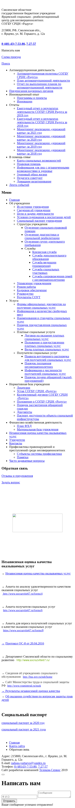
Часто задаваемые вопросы (27, 460)
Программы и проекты (32, 98)
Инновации (24, 101)
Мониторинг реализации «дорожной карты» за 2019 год (41, 144)
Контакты (15, 443)
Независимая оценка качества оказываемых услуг (38, 573)
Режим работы (26, 286)
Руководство (25, 293)
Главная (14, 199)
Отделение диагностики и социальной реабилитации (42, 236)
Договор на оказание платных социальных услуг (44, 337)
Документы (24, 412)
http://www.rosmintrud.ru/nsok (24, 685)
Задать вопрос (11, 482)
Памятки (22, 457)
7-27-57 (31, 43)
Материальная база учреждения (37, 429)
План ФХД (24, 426)
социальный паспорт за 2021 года (24, 729)
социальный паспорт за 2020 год (23, 722)
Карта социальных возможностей (39, 160)
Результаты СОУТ (28, 297)
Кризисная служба (44, 252)
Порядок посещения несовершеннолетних (39, 365)
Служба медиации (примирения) (44, 264)
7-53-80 (13, 43)
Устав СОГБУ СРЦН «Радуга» (37, 391)
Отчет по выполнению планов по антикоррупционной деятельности (39, 85)
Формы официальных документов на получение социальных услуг (41, 306)
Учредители (17, 440)
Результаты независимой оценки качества (32, 691)
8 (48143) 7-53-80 (25, 766)
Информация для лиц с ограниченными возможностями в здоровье (43, 169)
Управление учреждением (34, 283)
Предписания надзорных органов (31, 91)
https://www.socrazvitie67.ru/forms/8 (23, 630)
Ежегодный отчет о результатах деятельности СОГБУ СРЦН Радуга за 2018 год (42, 122)
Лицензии (23, 387)
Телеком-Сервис (50, 770)
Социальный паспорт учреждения (39, 220)
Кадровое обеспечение (32, 290)
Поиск (6, 63)
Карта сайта (17, 746)
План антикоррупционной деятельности (43, 80)
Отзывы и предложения (17, 475)
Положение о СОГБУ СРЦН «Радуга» (42, 401)
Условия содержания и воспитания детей (44, 217)
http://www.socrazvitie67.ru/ (33, 660)
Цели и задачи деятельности (35, 213)
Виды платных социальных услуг (47, 349)
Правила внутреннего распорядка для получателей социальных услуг (48, 358)
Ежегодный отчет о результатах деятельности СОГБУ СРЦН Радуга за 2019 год (42, 112)
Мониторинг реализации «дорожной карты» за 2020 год (41, 138)
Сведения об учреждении (33, 210)
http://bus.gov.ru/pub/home (37, 676)
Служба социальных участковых (45, 271)
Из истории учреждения (33, 206)
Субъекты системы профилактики (39, 453)
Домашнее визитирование (34, 181)
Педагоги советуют (29, 178)
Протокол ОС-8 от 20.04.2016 (24, 643)
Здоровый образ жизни (32, 174)
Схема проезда (11, 57)
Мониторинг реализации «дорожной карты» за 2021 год (41, 131)
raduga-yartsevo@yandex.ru (28, 763)
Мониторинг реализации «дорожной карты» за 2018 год (41, 151)
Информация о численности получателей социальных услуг (45, 372)
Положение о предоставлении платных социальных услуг (44, 344)
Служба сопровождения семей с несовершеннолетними (52, 278)
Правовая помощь (29, 164)
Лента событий (19, 185)
